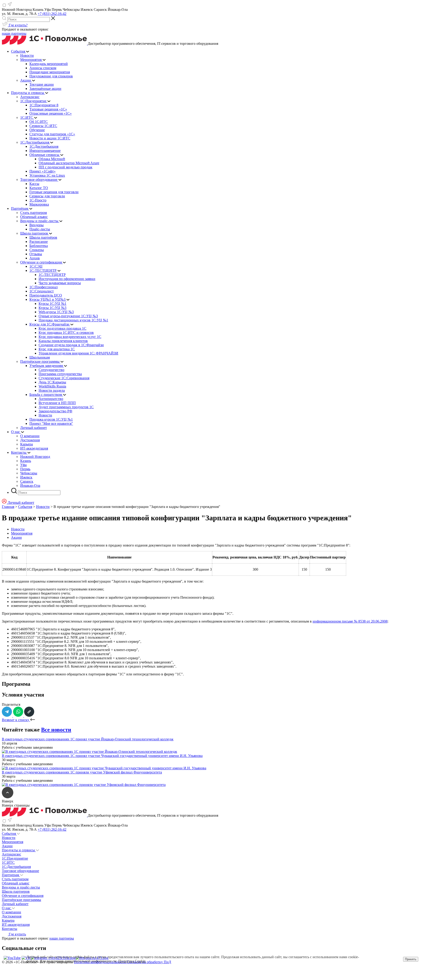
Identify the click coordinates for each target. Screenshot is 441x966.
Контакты (9, 929)
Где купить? (18, 25)
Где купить (17, 934)
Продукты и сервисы (19, 850)
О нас (7, 908)
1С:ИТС (8, 862)
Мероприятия (21, 533)
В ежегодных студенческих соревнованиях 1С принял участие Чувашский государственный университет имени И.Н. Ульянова (102, 756)
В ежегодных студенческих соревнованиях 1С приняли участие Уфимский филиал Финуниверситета (82, 772)
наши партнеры (14, 33)
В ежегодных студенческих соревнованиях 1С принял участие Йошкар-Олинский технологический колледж (87, 739)
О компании (11, 912)
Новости (43, 507)
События (25, 507)
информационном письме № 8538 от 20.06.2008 (350, 621)
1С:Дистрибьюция (16, 867)
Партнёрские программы (21, 900)
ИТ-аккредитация (16, 924)
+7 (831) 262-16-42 (52, 14)
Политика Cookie (131, 961)
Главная (8, 507)
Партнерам (11, 875)
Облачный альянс (15, 883)
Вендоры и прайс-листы (21, 887)
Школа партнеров (16, 891)
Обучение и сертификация (22, 896)
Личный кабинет (15, 904)
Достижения (11, 916)
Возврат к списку (16, 720)
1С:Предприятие (15, 858)
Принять (410, 959)
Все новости (56, 730)
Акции (16, 537)
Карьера (8, 920)
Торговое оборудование (20, 871)
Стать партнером (15, 879)
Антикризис (11, 854)
